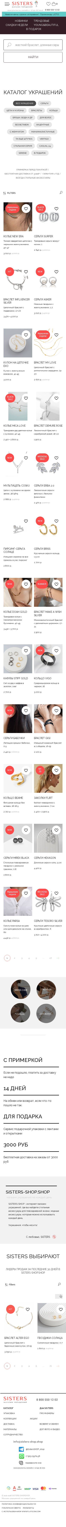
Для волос (46, 117)
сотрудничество (13, 1434)
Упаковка (9, 1413)
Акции (33, 1418)
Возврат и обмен (49, 1424)
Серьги (44, 103)
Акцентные (42, 124)
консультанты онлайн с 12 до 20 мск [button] (29, 1468)
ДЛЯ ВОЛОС (45, 1014)
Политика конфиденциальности (19, 1504)
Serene (23, 153)
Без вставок (22, 124)
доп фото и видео (50, 1429)
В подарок (34, 29)
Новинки (21, 21)
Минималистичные (43, 132)
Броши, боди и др (22, 117)
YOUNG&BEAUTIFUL (46, 25)
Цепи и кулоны (15, 110)
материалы (10, 1429)
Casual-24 (45, 146)
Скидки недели (17, 25)
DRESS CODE (21, 990)
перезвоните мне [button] (33, 1463)
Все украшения (24, 103)
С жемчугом (17, 132)
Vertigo (44, 139)
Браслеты (36, 110)
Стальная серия (23, 146)
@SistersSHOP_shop (35, 1449)
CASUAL (21, 1014)
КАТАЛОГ (8, 1408)
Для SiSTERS (46, 1408)
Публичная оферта (11, 1508)
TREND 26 (46, 989)
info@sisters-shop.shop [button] (28, 1441)
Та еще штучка (24, 139)
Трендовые (41, 21)
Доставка (9, 1424)
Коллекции (10, 1418)
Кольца (53, 110)
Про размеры (47, 1413)
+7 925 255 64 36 (33, 1456)
